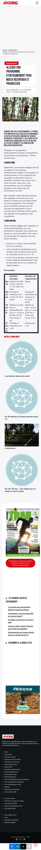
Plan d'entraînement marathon (14, 782)
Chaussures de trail (11, 764)
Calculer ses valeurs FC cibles (14, 801)
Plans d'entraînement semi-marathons (17, 779)
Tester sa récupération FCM (13, 806)
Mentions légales (10, 822)
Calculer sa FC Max (11, 803)
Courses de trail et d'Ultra (13, 759)
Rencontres (8, 754)
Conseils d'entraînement (12, 769)
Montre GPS (8, 767)
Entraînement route (11, 774)
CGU (6, 817)
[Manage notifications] (35, 845)
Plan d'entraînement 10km (13, 784)
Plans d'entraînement (11, 772)
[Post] (23, 846)
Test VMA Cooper (10, 808)
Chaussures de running (12, 762)
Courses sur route (10, 757)
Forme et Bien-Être (11, 792)
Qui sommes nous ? (11, 815)
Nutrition (7, 787)
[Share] (12, 846)
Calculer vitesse (10, 798)
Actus (6, 752)
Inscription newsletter (11, 820)
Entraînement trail (10, 777)
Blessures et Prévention (12, 789)
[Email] (29, 846)
